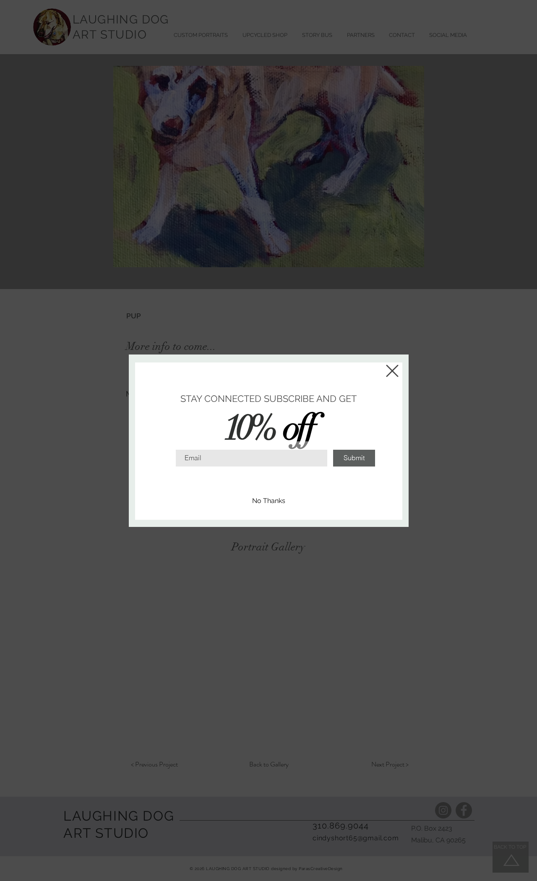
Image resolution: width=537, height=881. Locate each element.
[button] (392, 371)
